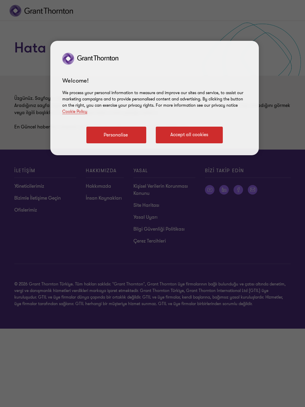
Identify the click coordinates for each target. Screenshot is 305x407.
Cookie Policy (74, 111)
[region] (154, 98)
